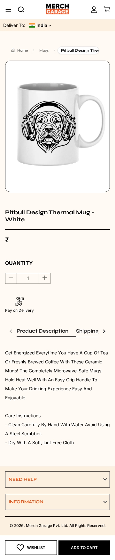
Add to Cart (84, 548)
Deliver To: (14, 25)
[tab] (46, 331)
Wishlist (36, 548)
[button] (57, 479)
